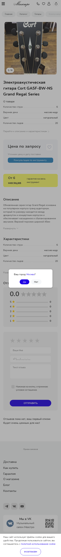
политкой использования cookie (38, 544)
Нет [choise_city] (36, 282)
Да (24, 282)
